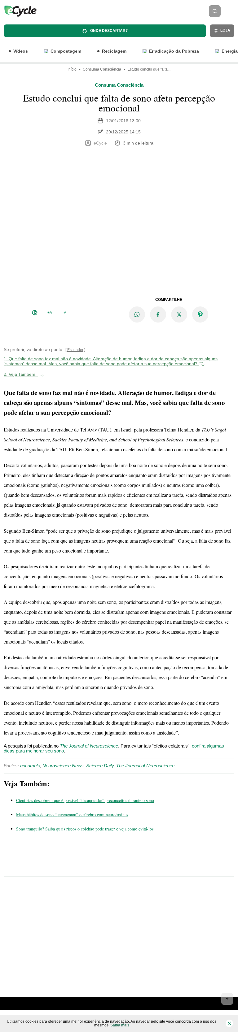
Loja (224, 30)
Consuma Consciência (102, 69)
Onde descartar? (108, 30)
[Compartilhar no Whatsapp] (137, 314)
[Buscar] (215, 11)
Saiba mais (119, 1025)
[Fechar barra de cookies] (229, 1023)
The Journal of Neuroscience (145, 765)
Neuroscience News (63, 765)
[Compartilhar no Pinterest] (200, 314)
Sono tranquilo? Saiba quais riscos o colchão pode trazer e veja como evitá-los (84, 829)
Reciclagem (114, 51)
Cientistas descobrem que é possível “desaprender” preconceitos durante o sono (85, 800)
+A (49, 312)
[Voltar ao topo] (227, 999)
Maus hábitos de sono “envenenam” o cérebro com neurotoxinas (72, 814)
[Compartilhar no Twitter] (179, 314)
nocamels (30, 765)
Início (72, 69)
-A (64, 312)
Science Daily (100, 765)
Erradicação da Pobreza (174, 51)
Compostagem (66, 51)
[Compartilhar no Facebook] (158, 314)
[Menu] (231, 11)
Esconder (75, 350)
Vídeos (20, 51)
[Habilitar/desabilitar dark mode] (35, 313)
